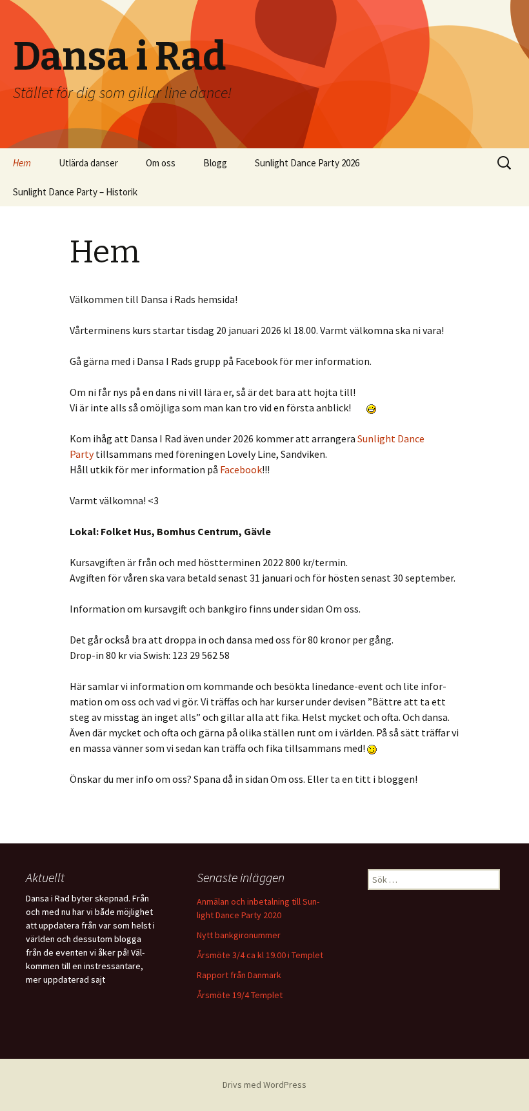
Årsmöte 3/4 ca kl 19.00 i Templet (260, 955)
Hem (22, 163)
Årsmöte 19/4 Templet (240, 995)
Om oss (160, 163)
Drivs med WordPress (264, 1084)
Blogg (215, 163)
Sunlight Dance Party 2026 (307, 163)
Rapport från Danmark (239, 975)
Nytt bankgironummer (239, 935)
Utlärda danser (88, 163)
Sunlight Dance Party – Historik (75, 192)
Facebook (241, 469)
